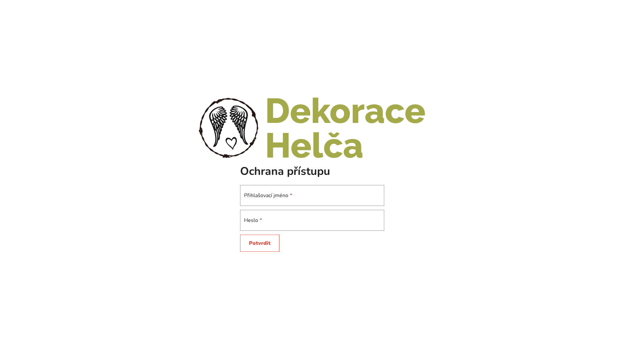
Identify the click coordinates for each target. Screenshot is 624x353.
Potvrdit (260, 243)
